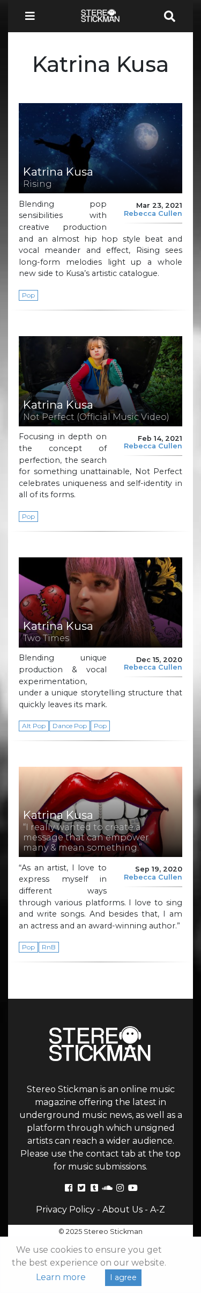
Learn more (61, 1277)
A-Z (157, 1209)
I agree (123, 1277)
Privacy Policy (65, 1209)
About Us (122, 1209)
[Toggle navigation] (33, 16)
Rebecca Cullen (153, 213)
